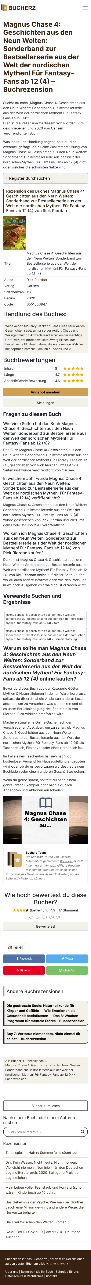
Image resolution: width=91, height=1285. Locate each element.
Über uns (11, 1271)
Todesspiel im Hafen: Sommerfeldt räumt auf (41, 1152)
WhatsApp (68, 970)
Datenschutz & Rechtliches (24, 1276)
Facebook (25, 958)
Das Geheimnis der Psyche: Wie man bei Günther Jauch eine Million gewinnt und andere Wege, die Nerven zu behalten (45, 1207)
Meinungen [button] (45, 403)
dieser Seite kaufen (69, 575)
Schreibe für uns (67, 1271)
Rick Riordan (37, 280)
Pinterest (25, 970)
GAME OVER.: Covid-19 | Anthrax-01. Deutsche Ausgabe (43, 1234)
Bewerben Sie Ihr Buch (37, 1271)
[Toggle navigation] (85, 8)
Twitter (68, 958)
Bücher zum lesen (46, 1106)
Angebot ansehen (45, 392)
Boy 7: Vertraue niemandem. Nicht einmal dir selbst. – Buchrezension (43, 1036)
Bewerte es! (45, 926)
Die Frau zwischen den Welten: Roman (36, 1222)
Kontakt (51, 1276)
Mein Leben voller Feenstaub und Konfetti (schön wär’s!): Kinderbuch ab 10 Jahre (45, 1190)
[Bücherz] (18, 8)
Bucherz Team (36, 852)
